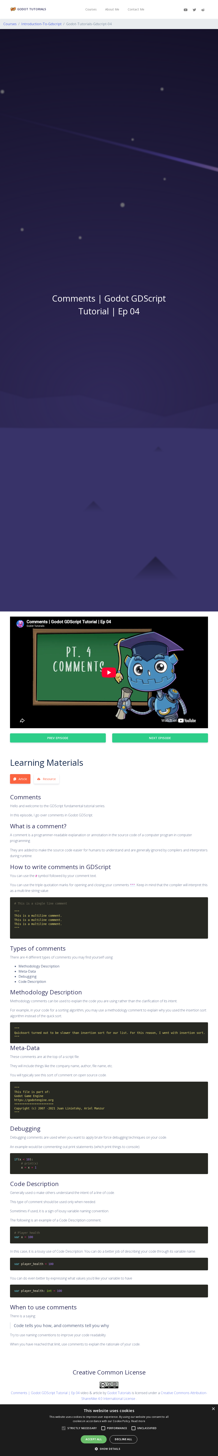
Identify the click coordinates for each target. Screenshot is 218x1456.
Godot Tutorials (31, 9)
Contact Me (136, 9)
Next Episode (160, 738)
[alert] (109, 1430)
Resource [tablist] (49, 779)
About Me (112, 9)
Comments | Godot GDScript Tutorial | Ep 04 (45, 1392)
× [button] (213, 1409)
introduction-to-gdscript (41, 24)
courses (10, 24)
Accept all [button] (94, 1439)
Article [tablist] (22, 779)
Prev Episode (57, 738)
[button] (109, 1449)
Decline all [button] (123, 1439)
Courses (91, 9)
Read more (138, 1421)
